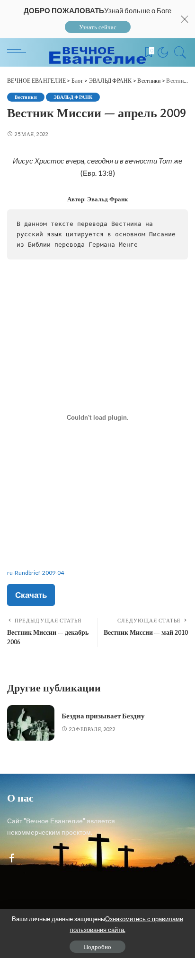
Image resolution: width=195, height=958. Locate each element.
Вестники (26, 97)
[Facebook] (12, 858)
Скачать (31, 595)
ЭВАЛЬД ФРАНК (72, 97)
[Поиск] (178, 52)
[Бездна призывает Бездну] (30, 723)
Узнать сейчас (97, 27)
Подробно (97, 946)
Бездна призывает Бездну (103, 716)
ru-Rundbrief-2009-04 (35, 572)
